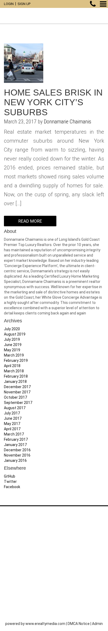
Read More (30, 221)
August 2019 (14, 334)
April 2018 (12, 366)
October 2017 (15, 397)
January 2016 (15, 460)
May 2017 (12, 424)
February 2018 (16, 376)
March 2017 (14, 434)
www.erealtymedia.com (45, 624)
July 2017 (12, 413)
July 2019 (12, 339)
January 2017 (15, 445)
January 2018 (15, 381)
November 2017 (17, 392)
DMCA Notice (79, 624)
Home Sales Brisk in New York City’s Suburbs (53, 102)
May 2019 (12, 350)
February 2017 (16, 439)
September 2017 (18, 402)
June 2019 (12, 345)
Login (9, 4)
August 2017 (14, 408)
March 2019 (14, 355)
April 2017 (12, 429)
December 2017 (17, 387)
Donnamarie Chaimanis (67, 121)
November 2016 (17, 455)
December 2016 (17, 450)
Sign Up (24, 4)
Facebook (12, 487)
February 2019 (16, 360)
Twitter (10, 481)
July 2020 (12, 329)
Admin (97, 624)
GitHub (9, 476)
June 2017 (12, 418)
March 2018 (14, 371)
